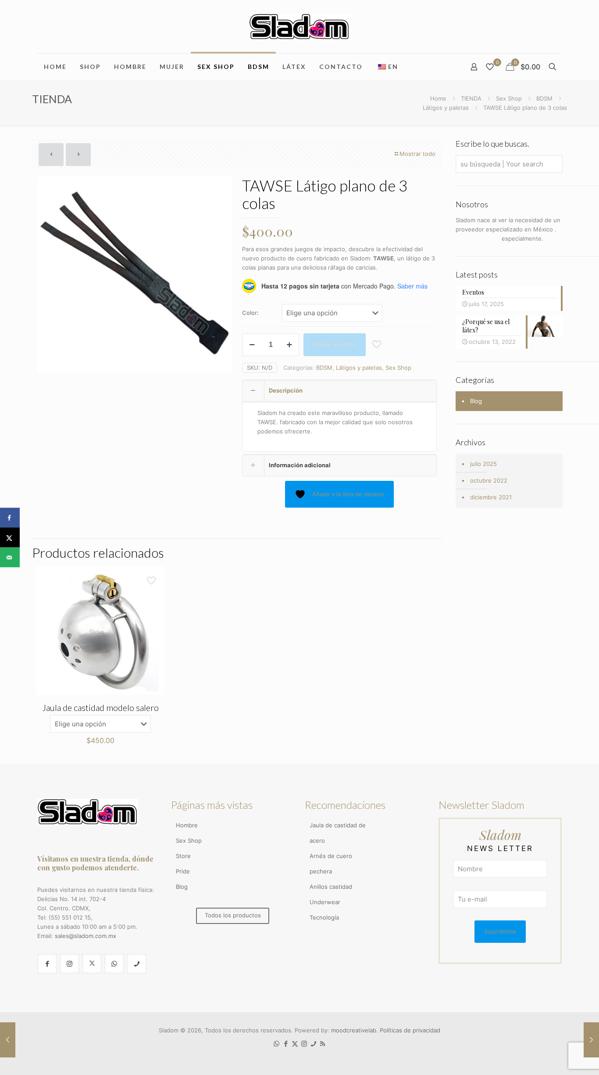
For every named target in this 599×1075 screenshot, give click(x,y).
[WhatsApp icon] (276, 1043)
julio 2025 (483, 463)
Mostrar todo (417, 153)
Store (183, 855)
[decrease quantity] (252, 344)
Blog (476, 400)
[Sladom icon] (313, 1043)
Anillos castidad (331, 886)
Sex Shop (509, 98)
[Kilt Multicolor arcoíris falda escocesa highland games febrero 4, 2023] (591, 1039)
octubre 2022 (488, 480)
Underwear (325, 901)
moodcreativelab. (355, 1030)
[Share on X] (10, 538)
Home (438, 98)
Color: (250, 312)
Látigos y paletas (446, 107)
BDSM (544, 98)
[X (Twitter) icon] (295, 1043)
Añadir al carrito (334, 344)
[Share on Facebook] (10, 518)
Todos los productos (233, 915)
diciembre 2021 (491, 497)
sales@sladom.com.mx (85, 935)
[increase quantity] (289, 344)
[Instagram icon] (304, 1043)
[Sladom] (299, 26)
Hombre (187, 825)
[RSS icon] (322, 1043)
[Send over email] (10, 557)
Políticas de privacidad (410, 1030)
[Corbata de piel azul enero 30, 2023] (7, 1039)
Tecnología (324, 917)
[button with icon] (47, 964)
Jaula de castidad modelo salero (100, 707)
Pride (183, 871)
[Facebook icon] (285, 1043)
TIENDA (471, 98)
